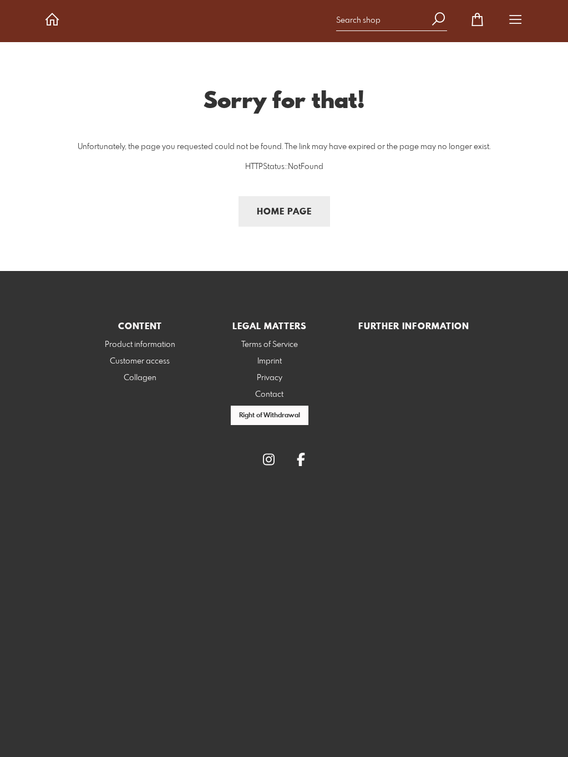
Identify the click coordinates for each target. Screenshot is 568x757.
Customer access (140, 361)
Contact (269, 394)
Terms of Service (269, 345)
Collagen (140, 378)
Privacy (269, 378)
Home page (284, 212)
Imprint (269, 361)
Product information (140, 345)
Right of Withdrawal (269, 415)
